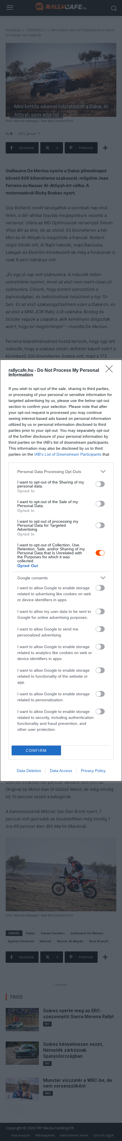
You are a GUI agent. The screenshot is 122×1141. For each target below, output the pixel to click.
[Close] (111, 370)
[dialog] (61, 570)
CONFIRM (36, 750)
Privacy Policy (93, 770)
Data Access (61, 770)
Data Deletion (29, 770)
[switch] (100, 484)
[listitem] (61, 471)
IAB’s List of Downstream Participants (67, 454)
